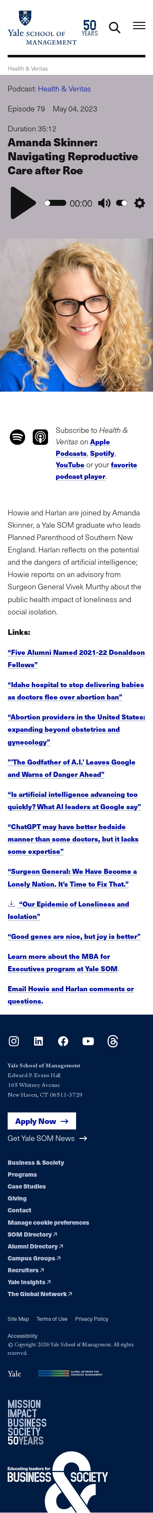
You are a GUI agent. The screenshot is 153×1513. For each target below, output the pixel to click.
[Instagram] (14, 1044)
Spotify (102, 453)
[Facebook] (63, 1044)
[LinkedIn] (38, 1044)
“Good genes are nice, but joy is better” (74, 936)
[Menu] (139, 26)
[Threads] (113, 1044)
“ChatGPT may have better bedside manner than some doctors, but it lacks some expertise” (73, 839)
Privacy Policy (91, 1318)
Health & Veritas (64, 88)
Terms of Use (52, 1318)
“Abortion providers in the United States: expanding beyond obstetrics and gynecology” (76, 729)
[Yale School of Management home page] (42, 27)
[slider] (55, 203)
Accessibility (22, 1335)
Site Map (18, 1318)
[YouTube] (88, 1044)
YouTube (70, 464)
